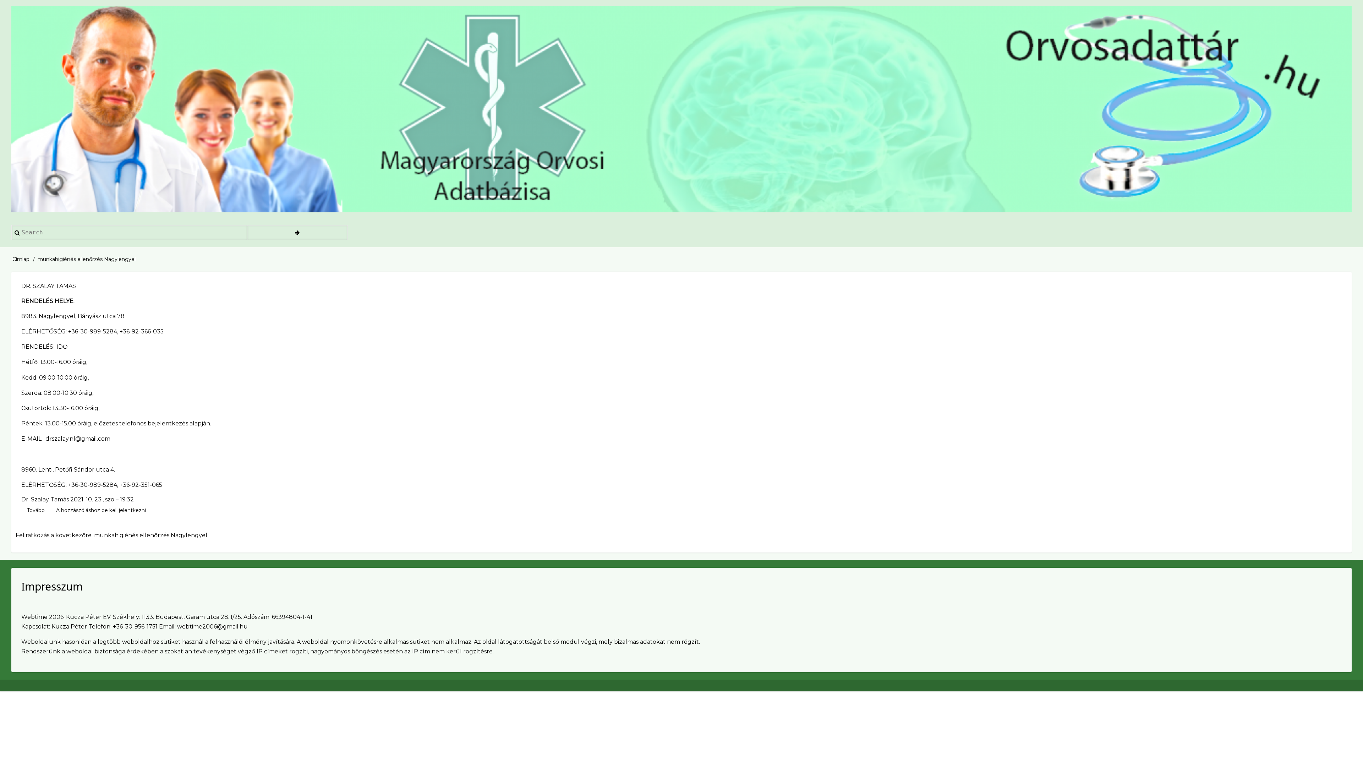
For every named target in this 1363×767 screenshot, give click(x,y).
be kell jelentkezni (124, 510)
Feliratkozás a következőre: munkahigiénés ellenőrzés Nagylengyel (111, 535)
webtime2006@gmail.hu (212, 626)
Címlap (20, 259)
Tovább (36, 510)
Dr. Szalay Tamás (45, 499)
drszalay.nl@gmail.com (77, 438)
